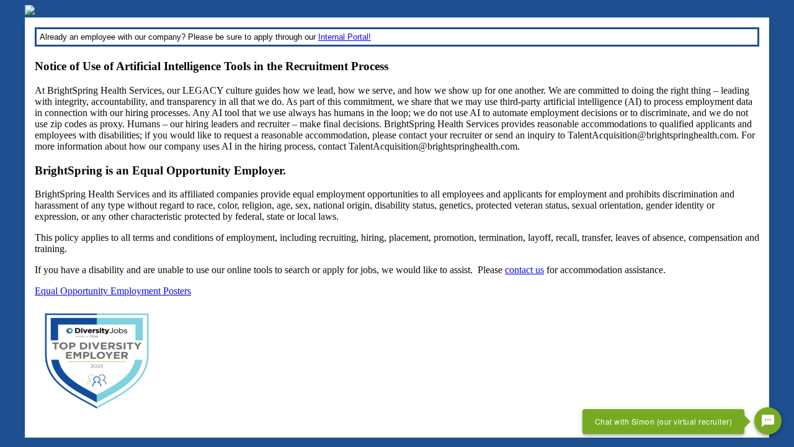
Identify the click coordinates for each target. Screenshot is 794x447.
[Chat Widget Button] (768, 421)
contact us (524, 269)
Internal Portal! (344, 37)
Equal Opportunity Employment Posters (113, 291)
